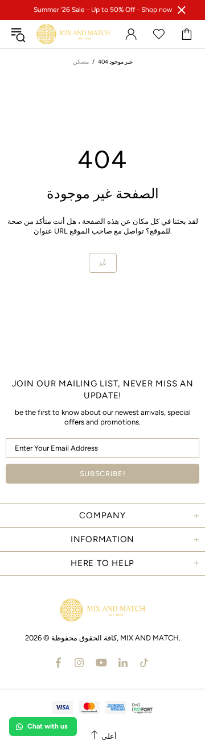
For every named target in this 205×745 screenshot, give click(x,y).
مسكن (81, 61)
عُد (103, 263)
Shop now (156, 10)
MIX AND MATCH (73, 34)
